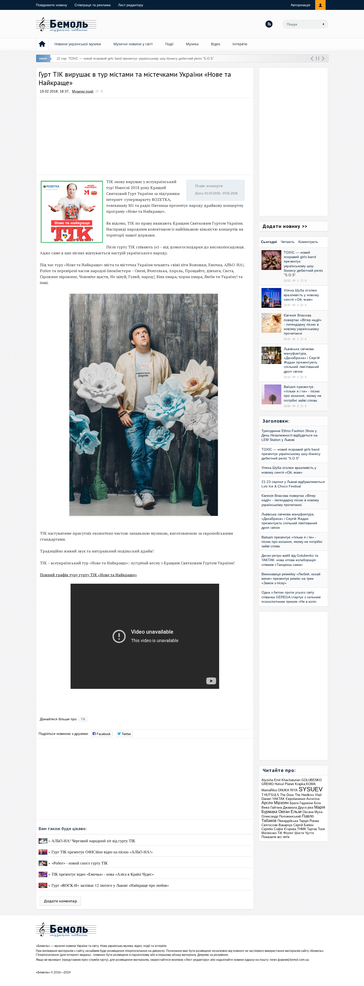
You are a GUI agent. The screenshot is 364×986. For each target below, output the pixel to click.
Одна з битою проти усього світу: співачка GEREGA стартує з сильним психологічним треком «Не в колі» (291, 596)
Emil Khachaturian (287, 780)
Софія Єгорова (285, 829)
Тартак (312, 829)
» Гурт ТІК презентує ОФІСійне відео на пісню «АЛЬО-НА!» (100, 851)
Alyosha (267, 780)
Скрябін (267, 829)
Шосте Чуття (304, 833)
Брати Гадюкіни (301, 803)
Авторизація (300, 5)
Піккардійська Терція (293, 821)
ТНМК (301, 829)
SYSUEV (311, 789)
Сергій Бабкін (303, 825)
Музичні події (82, 91)
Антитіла (312, 799)
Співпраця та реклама (93, 5)
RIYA (294, 790)
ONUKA (283, 790)
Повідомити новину (51, 5)
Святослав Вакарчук (276, 825)
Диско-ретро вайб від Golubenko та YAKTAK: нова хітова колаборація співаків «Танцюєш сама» (289, 559)
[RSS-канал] (269, 24)
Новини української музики (77, 44)
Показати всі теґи (275, 837)
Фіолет (288, 833)
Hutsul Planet (284, 784)
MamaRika (269, 790)
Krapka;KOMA (305, 784)
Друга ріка (305, 807)
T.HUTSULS (270, 795)
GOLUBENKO (311, 780)
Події (169, 44)
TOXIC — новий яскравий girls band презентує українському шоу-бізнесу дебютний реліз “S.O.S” (290, 453)
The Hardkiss (304, 795)
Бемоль (43, 946)
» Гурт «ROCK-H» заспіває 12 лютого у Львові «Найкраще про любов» (108, 885)
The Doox (287, 795)
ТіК (83, 719)
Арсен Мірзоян (275, 803)
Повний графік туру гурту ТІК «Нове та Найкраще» (88, 574)
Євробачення (295, 799)
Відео (215, 44)
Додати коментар (60, 901)
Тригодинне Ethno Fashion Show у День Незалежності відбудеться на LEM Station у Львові (289, 435)
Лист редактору (130, 5)
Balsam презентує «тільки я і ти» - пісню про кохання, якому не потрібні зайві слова (291, 541)
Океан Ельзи (290, 812)
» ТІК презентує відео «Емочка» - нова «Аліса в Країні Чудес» (100, 874)
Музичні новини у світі (133, 44)
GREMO (267, 784)
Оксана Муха (312, 812)
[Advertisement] (144, 136)
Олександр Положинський (281, 816)
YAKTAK (278, 799)
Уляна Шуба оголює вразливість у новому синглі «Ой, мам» (301, 294)
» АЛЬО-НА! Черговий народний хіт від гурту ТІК (91, 840)
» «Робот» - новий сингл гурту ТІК (77, 863)
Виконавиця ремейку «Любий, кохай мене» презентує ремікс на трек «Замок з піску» (290, 578)
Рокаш (314, 821)
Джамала (290, 807)
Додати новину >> (285, 226)
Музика (192, 44)
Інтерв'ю (240, 44)
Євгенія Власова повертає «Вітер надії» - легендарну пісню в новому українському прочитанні (303, 324)
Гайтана (276, 807)
